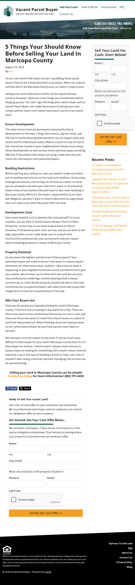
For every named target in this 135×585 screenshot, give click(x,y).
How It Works (90, 7)
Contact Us (66, 14)
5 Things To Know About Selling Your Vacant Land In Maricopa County (108, 169)
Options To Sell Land (120, 543)
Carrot (48, 572)
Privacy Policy (124, 562)
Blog (129, 567)
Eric (11, 71)
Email (51, 478)
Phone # (14, 478)
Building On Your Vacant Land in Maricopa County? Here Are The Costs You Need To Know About (110, 202)
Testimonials (109, 7)
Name (13, 444)
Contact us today (20, 376)
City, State (15, 461)
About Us (125, 28)
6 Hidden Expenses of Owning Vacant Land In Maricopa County (109, 216)
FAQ (122, 7)
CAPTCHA (14, 491)
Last (49, 454)
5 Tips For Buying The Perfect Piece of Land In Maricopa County (109, 230)
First (11, 454)
